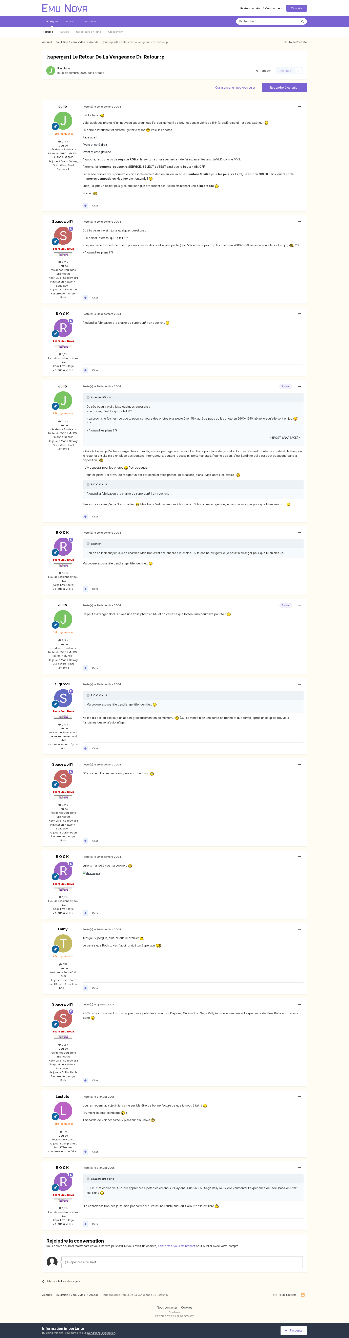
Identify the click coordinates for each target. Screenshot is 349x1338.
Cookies (186, 1307)
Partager (264, 70)
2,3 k (64, 141)
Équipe (64, 31)
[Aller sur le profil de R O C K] (63, 328)
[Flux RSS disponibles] (303, 1295)
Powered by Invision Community (174, 1315)
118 (64, 1131)
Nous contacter (167, 1307)
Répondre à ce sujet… (83, 1262)
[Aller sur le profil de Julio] (50, 70)
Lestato (62, 1096)
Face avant (90, 137)
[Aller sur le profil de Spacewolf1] (63, 236)
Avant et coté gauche (97, 152)
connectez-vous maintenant (176, 1246)
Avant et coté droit (95, 144)
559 (64, 964)
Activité (70, 21)
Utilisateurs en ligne (88, 31)
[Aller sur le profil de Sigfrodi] (63, 698)
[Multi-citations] (85, 205)
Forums (48, 31)
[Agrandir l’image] (102, 115)
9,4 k (64, 724)
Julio (66, 68)
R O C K (62, 314)
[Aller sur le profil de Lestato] (63, 1111)
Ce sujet (287, 21)
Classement (115, 31)
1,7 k (64, 354)
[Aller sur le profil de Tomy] (63, 943)
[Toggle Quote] (88, 397)
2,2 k (64, 262)
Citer (95, 205)
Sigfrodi (62, 684)
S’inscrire (297, 8)
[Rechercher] (302, 21)
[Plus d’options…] (299, 106)
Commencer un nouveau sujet (235, 87)
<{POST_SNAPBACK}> (285, 437)
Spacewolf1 (62, 221)
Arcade (99, 72)
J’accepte (295, 1330)
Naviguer (52, 21)
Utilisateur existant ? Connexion (259, 8)
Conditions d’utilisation (101, 1332)
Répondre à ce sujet (284, 87)
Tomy (62, 929)
